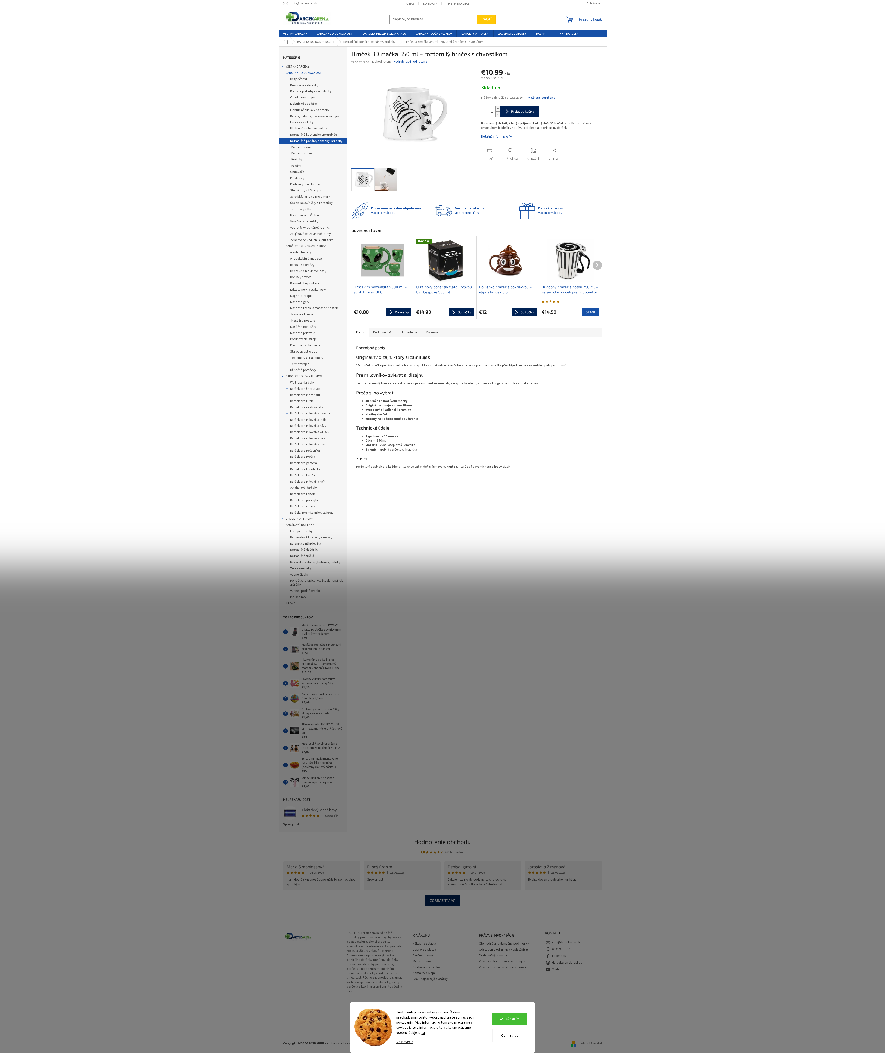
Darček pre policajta (304, 500)
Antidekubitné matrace (306, 258)
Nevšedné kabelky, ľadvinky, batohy (315, 562)
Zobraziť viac (442, 900)
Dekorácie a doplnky (304, 85)
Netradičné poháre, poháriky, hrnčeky (316, 141)
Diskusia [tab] (432, 332)
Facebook (559, 956)
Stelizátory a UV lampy (305, 190)
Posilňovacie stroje (303, 339)
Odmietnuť (509, 1035)
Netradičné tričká (302, 556)
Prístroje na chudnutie (305, 345)
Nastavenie (404, 1042)
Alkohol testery (300, 252)
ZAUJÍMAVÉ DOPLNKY (300, 525)
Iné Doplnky (298, 597)
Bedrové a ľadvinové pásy (308, 271)
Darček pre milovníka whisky (309, 432)
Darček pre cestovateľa (306, 407)
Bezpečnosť (298, 79)
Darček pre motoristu (305, 395)
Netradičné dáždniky (304, 549)
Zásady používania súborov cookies (504, 967)
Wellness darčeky (302, 382)
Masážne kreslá (302, 314)
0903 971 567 (561, 949)
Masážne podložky (303, 327)
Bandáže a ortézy (302, 265)
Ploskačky (297, 178)
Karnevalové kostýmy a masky (311, 537)
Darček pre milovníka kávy (308, 426)
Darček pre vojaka (302, 506)
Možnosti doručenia (541, 98)
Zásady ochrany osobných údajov (502, 961)
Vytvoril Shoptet (591, 1043)
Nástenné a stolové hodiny (308, 128)
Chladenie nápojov (303, 97)
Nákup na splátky (424, 944)
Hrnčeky (297, 159)
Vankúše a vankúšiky (304, 221)
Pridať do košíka (522, 111)
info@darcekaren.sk (566, 942)
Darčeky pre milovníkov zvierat (311, 512)
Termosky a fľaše (302, 209)
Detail (591, 312)
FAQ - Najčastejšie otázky (430, 979)
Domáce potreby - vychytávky (311, 91)
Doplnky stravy (300, 277)
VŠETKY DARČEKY (297, 66)
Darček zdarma (423, 955)
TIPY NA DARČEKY (457, 4)
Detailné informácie (494, 136)
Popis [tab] (360, 332)
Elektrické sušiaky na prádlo (309, 110)
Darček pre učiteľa (303, 494)
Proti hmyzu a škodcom (306, 184)
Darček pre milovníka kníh (307, 481)
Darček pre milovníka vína (307, 438)
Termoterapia (299, 364)
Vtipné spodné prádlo (305, 591)
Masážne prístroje (302, 333)
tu (414, 1027)
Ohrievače (297, 172)
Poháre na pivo (301, 153)
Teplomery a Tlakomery (306, 358)
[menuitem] (295, 33)
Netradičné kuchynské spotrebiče (313, 134)
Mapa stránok (422, 961)
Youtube (557, 969)
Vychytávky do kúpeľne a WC (310, 227)
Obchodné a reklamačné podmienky (504, 944)
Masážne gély (299, 302)
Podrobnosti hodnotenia (410, 62)
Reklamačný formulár (493, 955)
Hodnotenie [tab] (409, 332)
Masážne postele (303, 320)
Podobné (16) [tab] (382, 332)
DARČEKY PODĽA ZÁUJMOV (304, 376)
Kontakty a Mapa (424, 973)
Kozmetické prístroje (305, 283)
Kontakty (430, 4)
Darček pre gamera (303, 463)
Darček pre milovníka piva (308, 444)
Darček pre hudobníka (305, 469)
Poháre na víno (301, 147)
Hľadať (486, 19)
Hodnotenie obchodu (442, 841)
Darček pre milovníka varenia (310, 413)
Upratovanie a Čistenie (305, 215)
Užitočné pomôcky (303, 370)
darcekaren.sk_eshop (567, 962)
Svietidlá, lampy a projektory (310, 196)
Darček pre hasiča (302, 475)
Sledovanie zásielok (427, 967)
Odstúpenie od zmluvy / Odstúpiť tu (504, 950)
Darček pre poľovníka (305, 450)
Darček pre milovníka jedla (308, 420)
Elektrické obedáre (303, 103)
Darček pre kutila (302, 401)
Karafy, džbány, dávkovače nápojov (315, 116)
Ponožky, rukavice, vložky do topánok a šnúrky (316, 582)
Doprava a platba (424, 950)
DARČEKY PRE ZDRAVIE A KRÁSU (307, 246)
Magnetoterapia (301, 296)
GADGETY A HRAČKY (299, 518)
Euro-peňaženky (301, 531)
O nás (410, 4)
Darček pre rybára (302, 456)
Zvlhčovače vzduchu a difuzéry (311, 240)
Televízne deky (300, 568)
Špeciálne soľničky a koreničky (311, 203)
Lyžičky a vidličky (302, 122)
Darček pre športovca (305, 389)
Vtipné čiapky (299, 574)
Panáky (296, 165)
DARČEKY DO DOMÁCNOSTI (304, 73)
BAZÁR (290, 603)
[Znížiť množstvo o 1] (497, 114)
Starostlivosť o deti (303, 351)
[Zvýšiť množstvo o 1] (497, 108)
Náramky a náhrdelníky (305, 543)
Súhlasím (513, 1018)
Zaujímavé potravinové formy (310, 234)
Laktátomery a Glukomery (308, 289)
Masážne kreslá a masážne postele (314, 308)
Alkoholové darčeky (304, 487)
